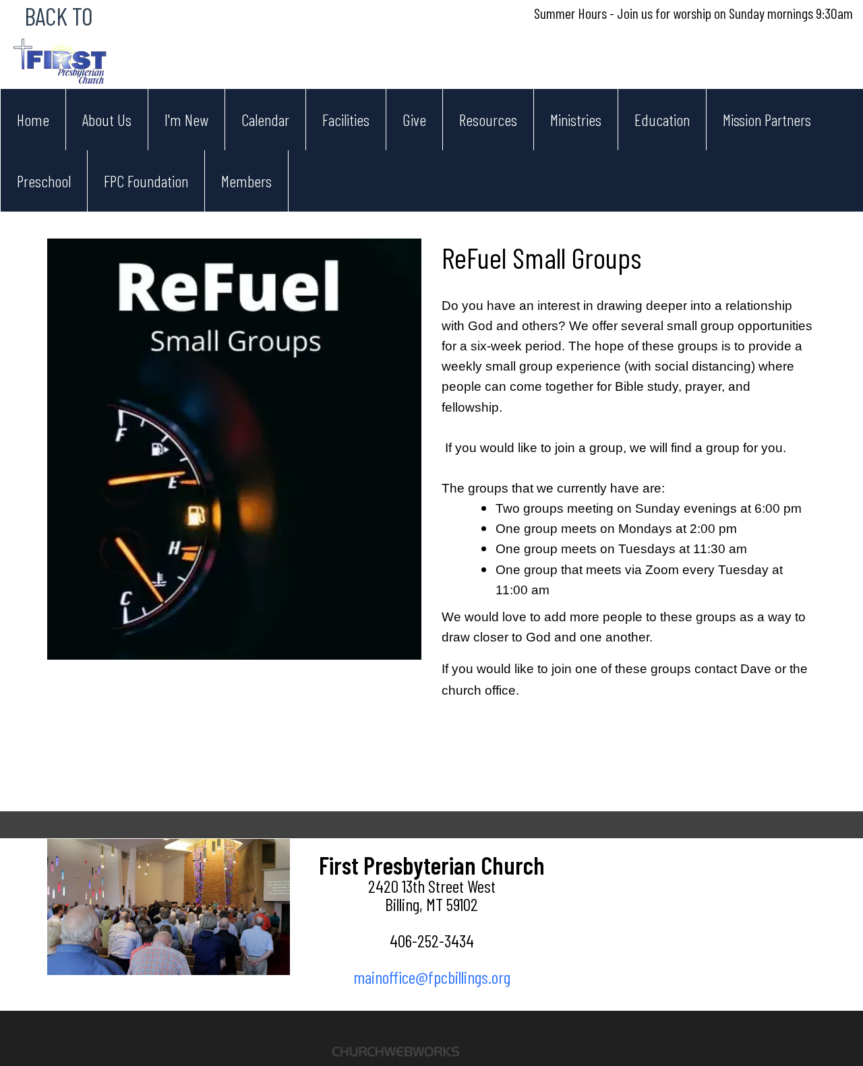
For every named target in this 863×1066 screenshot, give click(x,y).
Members (246, 181)
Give (414, 119)
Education (662, 119)
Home (33, 119)
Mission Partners (767, 119)
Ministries (575, 119)
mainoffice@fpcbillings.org (431, 976)
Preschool (44, 181)
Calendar (265, 119)
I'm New (186, 119)
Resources (488, 119)
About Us (106, 119)
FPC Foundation (146, 181)
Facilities (345, 119)
